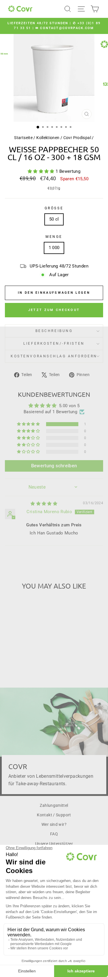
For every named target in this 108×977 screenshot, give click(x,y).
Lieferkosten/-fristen (53, 344)
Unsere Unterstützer (54, 843)
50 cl (54, 219)
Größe (54, 208)
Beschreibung (54, 331)
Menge (54, 237)
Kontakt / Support (54, 815)
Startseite (23, 137)
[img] (44, 503)
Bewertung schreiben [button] (54, 465)
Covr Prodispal (77, 137)
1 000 (54, 247)
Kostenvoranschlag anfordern (54, 356)
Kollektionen (47, 137)
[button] (42, 171)
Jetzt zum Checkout (54, 310)
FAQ (54, 834)
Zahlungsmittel (54, 805)
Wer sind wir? (54, 824)
